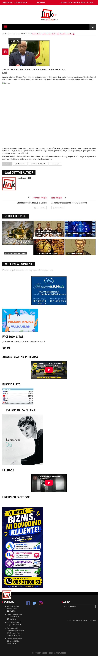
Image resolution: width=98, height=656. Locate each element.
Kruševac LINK (24, 178)
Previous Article (40, 197)
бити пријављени (45, 270)
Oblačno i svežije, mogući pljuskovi (32, 202)
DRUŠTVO (15, 41)
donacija (20, 164)
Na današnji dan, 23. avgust (35, 2)
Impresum (64, 2)
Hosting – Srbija (89, 620)
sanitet (55, 164)
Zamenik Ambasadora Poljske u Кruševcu (69, 202)
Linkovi (83, 2)
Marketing (77, 2)
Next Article (56, 197)
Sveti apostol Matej (75, 253)
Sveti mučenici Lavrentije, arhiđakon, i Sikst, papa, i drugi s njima (48, 233)
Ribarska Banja (38, 164)
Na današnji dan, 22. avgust (46, 253)
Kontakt (70, 2)
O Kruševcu (89, 2)
